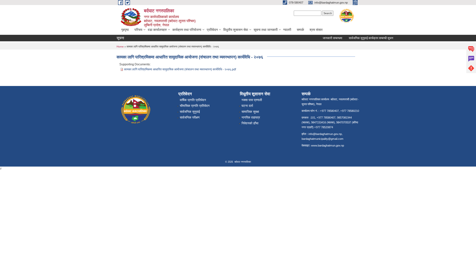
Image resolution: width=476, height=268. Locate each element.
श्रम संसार (316, 30)
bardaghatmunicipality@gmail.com (322, 138)
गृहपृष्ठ (125, 30)
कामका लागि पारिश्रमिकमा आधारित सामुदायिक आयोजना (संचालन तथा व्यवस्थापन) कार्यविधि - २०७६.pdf (180, 69)
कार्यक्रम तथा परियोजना (186, 30)
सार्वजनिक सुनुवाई (190, 112)
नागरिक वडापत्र (251, 117)
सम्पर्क (300, 30)
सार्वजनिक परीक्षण (190, 117)
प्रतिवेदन (212, 30)
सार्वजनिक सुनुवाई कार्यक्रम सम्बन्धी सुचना (368, 38)
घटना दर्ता (247, 106)
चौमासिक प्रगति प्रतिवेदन (195, 106)
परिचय (138, 30)
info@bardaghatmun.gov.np (325, 133)
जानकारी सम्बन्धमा (329, 38)
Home (120, 46)
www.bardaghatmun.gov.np (328, 145)
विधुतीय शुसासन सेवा (235, 30)
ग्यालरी (287, 30)
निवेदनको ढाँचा (250, 123)
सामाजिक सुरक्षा (250, 112)
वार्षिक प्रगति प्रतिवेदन (193, 100)
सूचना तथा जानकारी (266, 30)
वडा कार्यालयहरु (157, 30)
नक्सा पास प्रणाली (252, 100)
